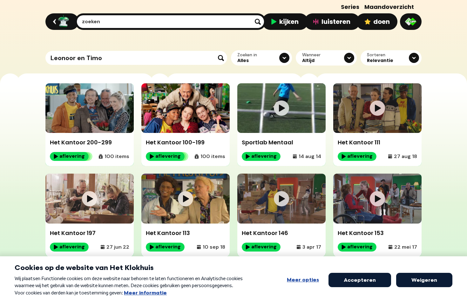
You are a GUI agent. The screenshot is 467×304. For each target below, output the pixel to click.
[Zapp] (411, 21)
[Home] (61, 21)
